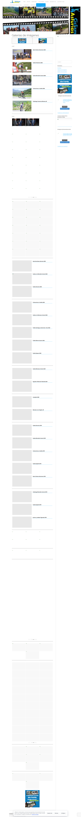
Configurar (63, 813)
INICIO (24, 1)
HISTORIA (47, 1)
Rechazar (56, 813)
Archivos (59, 67)
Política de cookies (35, 814)
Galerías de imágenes (62, 69)
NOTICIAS (28, 1)
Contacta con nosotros (62, 146)
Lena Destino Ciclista (60, 1)
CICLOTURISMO (41, 1)
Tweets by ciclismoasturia (63, 112)
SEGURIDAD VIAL (53, 1)
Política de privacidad (62, 71)
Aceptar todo (49, 813)
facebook (11, 813)
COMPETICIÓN (33, 1)
